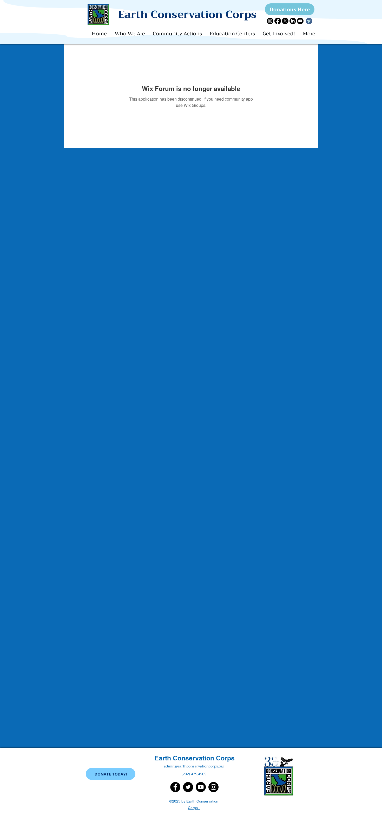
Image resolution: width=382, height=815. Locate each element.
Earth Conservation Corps (194, 758)
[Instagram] (270, 21)
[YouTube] (201, 787)
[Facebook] (277, 21)
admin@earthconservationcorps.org (194, 766)
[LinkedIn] (292, 21)
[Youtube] (300, 21)
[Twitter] (188, 787)
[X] (285, 21)
